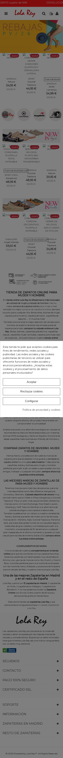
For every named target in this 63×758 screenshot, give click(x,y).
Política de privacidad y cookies (41, 409)
